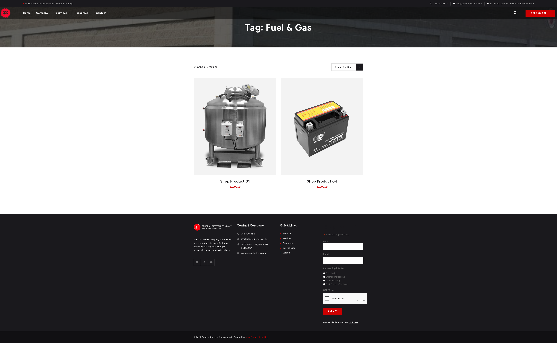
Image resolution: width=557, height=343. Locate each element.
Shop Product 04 (322, 181)
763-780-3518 (441, 3)
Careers (286, 252)
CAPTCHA (328, 290)
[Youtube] (211, 262)
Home (27, 13)
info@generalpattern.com (469, 3)
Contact (101, 13)
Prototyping (331, 273)
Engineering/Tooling (335, 276)
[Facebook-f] (204, 262)
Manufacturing (332, 280)
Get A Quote (539, 13)
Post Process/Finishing (336, 284)
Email (326, 254)
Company (42, 13)
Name (326, 241)
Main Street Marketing (257, 337)
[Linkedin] (197, 262)
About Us (287, 233)
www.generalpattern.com (253, 253)
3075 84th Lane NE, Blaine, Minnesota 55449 (512, 3)
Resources (81, 13)
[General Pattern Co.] (6, 13)
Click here (353, 322)
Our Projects (289, 248)
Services (61, 13)
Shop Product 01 (235, 181)
